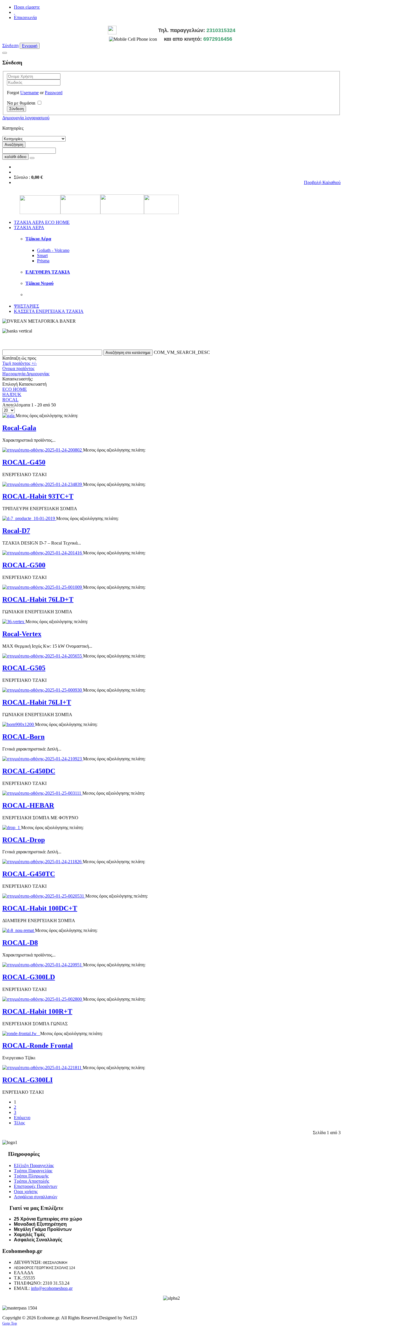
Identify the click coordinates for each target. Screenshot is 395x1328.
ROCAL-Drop (23, 840)
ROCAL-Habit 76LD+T (37, 599)
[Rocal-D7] (29, 518)
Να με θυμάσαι (21, 103)
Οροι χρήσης (26, 1191)
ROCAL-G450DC (28, 771)
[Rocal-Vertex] (13, 621)
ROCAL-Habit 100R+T (37, 1011)
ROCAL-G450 (23, 462)
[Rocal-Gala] (9, 415)
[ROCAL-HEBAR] (42, 793)
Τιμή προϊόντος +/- (19, 363)
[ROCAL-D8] (18, 930)
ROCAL (10, 399)
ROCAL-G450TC (28, 874)
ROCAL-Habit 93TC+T (37, 496)
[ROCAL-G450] (42, 449)
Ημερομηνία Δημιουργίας (25, 373)
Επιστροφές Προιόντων (35, 1186)
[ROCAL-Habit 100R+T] (42, 999)
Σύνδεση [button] (10, 45)
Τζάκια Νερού (39, 283)
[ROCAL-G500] (42, 552)
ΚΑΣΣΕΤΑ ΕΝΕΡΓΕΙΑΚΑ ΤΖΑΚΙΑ (49, 311)
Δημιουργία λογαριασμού (25, 117)
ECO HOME (14, 389)
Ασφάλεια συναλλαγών (35, 1196)
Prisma (43, 260)
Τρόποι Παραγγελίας (33, 1170)
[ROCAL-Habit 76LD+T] (42, 587)
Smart (42, 255)
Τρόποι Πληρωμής (31, 1175)
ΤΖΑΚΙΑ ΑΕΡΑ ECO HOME (42, 222)
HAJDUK (11, 394)
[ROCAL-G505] (42, 655)
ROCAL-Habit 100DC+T (39, 908)
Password (53, 92)
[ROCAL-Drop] (11, 827)
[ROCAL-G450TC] (42, 861)
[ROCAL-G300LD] (42, 964)
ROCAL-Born (23, 736)
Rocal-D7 (16, 530)
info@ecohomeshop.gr (52, 1288)
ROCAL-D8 (20, 942)
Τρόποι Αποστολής (31, 1181)
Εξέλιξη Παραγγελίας (34, 1165)
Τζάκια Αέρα (38, 238)
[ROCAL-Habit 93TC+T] (42, 484)
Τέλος (19, 1122)
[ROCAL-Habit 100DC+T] (43, 896)
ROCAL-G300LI (27, 1080)
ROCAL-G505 (23, 668)
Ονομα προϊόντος (18, 368)
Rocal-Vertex (21, 634)
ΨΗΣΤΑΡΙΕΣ (26, 306)
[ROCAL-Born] (18, 724)
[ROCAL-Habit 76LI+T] (42, 690)
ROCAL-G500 (23, 565)
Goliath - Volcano (53, 250)
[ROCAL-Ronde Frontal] (21, 1033)
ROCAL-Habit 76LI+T (36, 702)
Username (29, 92)
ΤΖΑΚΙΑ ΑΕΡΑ (29, 227)
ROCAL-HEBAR (28, 805)
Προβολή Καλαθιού (322, 182)
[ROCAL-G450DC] (42, 758)
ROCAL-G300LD (28, 977)
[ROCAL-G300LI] (42, 1067)
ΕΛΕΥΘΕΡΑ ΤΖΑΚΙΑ (47, 272)
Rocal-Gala (19, 428)
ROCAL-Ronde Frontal (37, 1045)
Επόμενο (22, 1117)
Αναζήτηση (14, 144)
